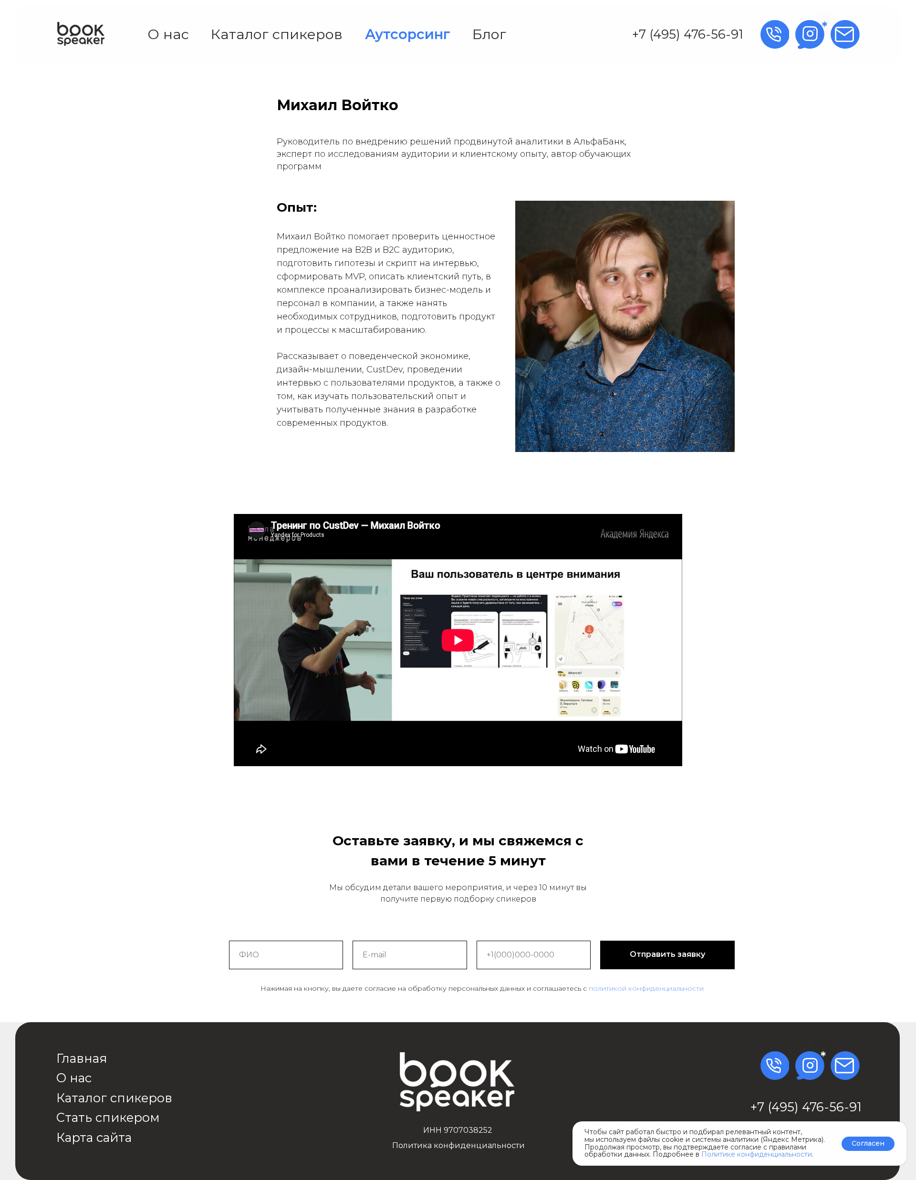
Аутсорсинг (407, 34)
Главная (81, 1058)
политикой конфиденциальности (646, 988)
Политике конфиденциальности (756, 1154)
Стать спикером (108, 1117)
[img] (80, 34)
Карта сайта (94, 1137)
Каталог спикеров (277, 34)
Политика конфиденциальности (458, 1145)
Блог (489, 34)
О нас (168, 34)
